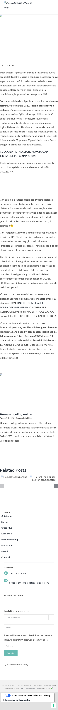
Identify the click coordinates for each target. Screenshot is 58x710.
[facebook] (5, 600)
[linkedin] (15, 600)
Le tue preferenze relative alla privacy (30, 695)
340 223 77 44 (17, 573)
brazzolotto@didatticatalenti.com (29, 582)
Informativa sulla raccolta (16, 700)
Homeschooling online (16, 414)
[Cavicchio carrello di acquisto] (44, 5)
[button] (2, 486)
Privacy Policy (24, 688)
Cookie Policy (35, 688)
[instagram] (10, 600)
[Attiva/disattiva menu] (52, 5)
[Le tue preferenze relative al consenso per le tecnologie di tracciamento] (53, 705)
